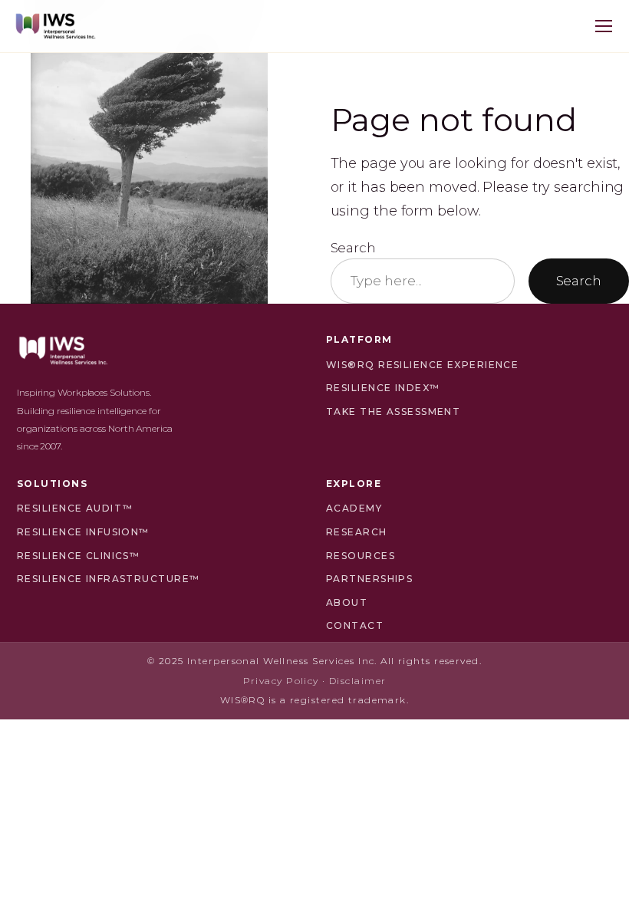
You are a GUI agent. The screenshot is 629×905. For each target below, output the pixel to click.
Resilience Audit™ (75, 508)
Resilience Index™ (383, 387)
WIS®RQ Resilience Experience (422, 364)
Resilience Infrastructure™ (108, 578)
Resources (360, 555)
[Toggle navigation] (603, 26)
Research (356, 532)
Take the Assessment (393, 411)
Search (353, 247)
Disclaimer (357, 680)
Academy (354, 508)
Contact (355, 625)
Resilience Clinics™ (78, 555)
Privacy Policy (281, 680)
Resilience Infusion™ (83, 532)
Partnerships (369, 578)
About (346, 602)
